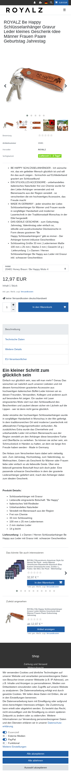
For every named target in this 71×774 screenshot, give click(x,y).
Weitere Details (13, 349)
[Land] (46, 2)
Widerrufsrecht (36, 667)
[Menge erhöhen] (13, 304)
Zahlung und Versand (35, 664)
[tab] (35, 329)
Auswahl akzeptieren (35, 767)
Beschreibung (12, 329)
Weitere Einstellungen (14, 746)
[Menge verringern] (13, 309)
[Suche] (51, 2)
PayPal (12, 739)
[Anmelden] (35, 2)
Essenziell (13, 732)
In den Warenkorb (42, 307)
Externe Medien (16, 736)
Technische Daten (15, 339)
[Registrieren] (41, 2)
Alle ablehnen (35, 760)
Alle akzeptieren (35, 753)
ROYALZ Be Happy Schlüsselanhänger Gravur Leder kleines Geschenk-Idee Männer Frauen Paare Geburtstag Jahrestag (44, 612)
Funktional (13, 743)
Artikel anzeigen (46, 629)
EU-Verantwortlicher (16, 359)
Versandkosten (26, 292)
